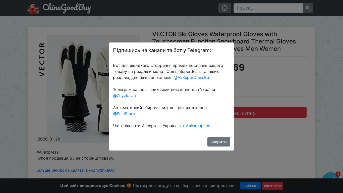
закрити (219, 141)
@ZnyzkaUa (124, 95)
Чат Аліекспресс (194, 125)
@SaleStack (124, 113)
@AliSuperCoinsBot (192, 77)
